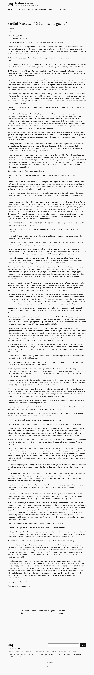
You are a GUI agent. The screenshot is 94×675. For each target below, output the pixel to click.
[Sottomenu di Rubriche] (29, 9)
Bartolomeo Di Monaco (24, 3)
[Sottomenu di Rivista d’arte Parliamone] (51, 9)
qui (26, 38)
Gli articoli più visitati (47, 662)
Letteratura (12, 32)
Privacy (47, 666)
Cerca (83, 645)
